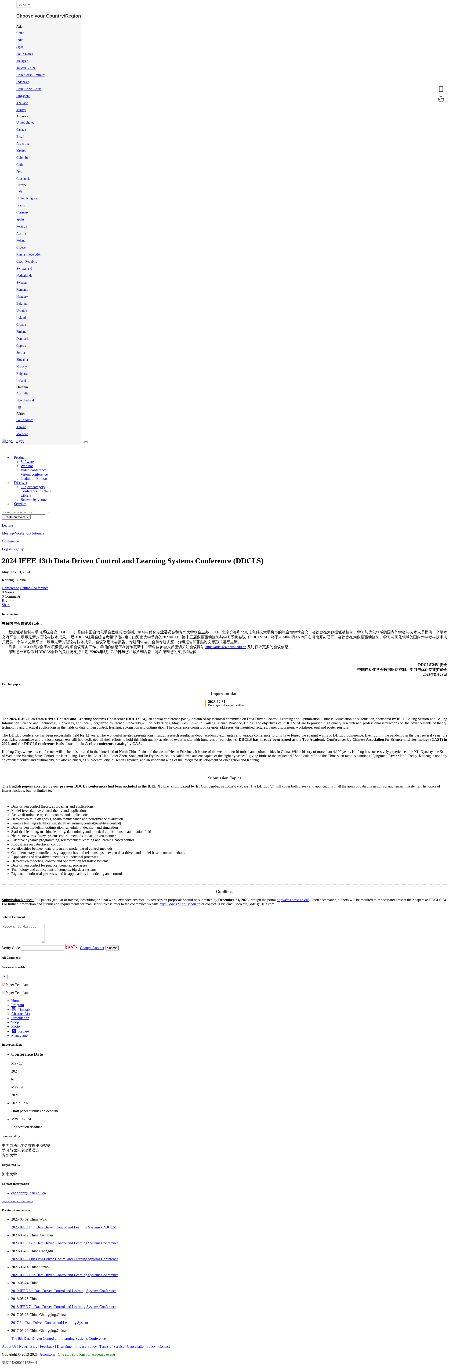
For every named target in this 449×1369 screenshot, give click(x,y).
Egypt (20, 441)
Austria (21, 233)
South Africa (24, 420)
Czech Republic (26, 261)
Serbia (20, 352)
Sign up (18, 549)
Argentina (22, 143)
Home (15, 1001)
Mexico (21, 150)
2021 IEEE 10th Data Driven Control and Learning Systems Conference (64, 1275)
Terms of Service (111, 1346)
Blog (33, 1346)
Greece (20, 247)
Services (20, 504)
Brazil (20, 136)
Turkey (21, 110)
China (20, 33)
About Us (9, 1346)
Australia (22, 393)
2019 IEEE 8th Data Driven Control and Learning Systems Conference (63, 1291)
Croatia (21, 324)
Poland (20, 240)
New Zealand (25, 400)
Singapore (23, 96)
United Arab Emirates (30, 75)
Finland (21, 331)
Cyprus (21, 345)
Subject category (33, 487)
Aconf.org (47, 1354)
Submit (112, 948)
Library (26, 495)
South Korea (24, 54)
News (23, 1346)
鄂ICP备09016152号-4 (19, 1363)
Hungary (22, 296)
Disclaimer (65, 1346)
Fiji (18, 407)
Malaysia (22, 61)
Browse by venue (34, 500)
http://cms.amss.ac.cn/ (293, 900)
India (19, 40)
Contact (164, 1346)
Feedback (47, 1346)
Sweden (21, 282)
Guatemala (23, 179)
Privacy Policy (86, 1346)
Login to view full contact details (17, 1201)
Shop (15, 1022)
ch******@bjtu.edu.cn (28, 1193)
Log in (7, 549)
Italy (19, 191)
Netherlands (24, 275)
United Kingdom (27, 198)
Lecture (7, 525)
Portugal (22, 226)
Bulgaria (22, 374)
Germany (22, 212)
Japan (20, 47)
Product (19, 457)
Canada (21, 129)
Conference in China (36, 491)
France (20, 205)
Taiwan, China (26, 68)
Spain (20, 219)
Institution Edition (34, 478)
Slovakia (22, 359)
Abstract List (20, 1014)
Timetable (25, 1009)
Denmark (22, 338)
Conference (10, 541)
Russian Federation (28, 254)
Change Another (92, 948)
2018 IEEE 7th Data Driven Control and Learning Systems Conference (63, 1307)
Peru (19, 171)
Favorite (8, 601)
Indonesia (22, 82)
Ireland (21, 317)
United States (25, 122)
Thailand (22, 103)
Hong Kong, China (28, 89)
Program (17, 1005)
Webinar (27, 466)
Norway (21, 366)
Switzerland (24, 268)
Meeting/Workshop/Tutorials (23, 533)
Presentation (20, 1018)
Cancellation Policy (141, 1346)
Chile (19, 164)
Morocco (22, 434)
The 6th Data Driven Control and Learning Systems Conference (58, 1338)
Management (20, 1035)
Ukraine (21, 310)
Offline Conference (34, 588)
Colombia (22, 157)
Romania (22, 289)
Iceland (21, 381)
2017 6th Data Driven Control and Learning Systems (50, 1323)
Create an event (15, 517)
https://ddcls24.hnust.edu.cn (225, 647)
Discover (20, 483)
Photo (15, 1026)
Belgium (22, 303)
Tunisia (21, 427)
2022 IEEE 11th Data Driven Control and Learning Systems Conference (64, 1259)
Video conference (34, 470)
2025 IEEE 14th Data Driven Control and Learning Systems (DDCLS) (63, 1227)
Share (6, 605)
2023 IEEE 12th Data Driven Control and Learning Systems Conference (64, 1243)
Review (24, 1031)
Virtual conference (34, 474)
